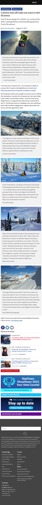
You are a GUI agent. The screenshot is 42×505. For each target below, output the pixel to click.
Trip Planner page (16, 320)
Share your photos (10, 395)
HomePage (6, 452)
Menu (39, 2)
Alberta (19, 454)
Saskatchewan (21, 461)
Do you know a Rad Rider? (23, 471)
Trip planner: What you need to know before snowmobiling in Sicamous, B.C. (26, 338)
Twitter (21, 433)
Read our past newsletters (9, 476)
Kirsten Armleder (8, 28)
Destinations (6, 9)
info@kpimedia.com (7, 487)
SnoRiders (9, 2)
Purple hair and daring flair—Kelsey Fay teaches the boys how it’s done (24, 350)
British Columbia (21, 457)
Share (19, 466)
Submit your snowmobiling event (25, 476)
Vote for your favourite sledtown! (16, 390)
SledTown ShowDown (7, 454)
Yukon (18, 464)
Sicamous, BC (17, 9)
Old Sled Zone (5, 461)
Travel (19, 452)
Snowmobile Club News (8, 457)
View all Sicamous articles (10, 371)
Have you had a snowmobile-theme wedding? (24, 479)
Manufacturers (6, 469)
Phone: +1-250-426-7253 (8, 489)
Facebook (17, 433)
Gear (3, 466)
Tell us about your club (23, 474)
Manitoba (19, 459)
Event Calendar (6, 473)
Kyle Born (23, 354)
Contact (5, 483)
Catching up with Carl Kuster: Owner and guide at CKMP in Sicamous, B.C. (25, 362)
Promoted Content (7, 471)
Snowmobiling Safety (7, 464)
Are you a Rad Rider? (22, 469)
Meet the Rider (16, 347)
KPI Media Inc (29, 437)
